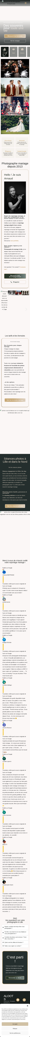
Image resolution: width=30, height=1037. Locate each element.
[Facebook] (17, 999)
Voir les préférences (15, 1033)
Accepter (15, 1024)
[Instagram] (24, 999)
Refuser (15, 1028)
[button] (27, 1006)
